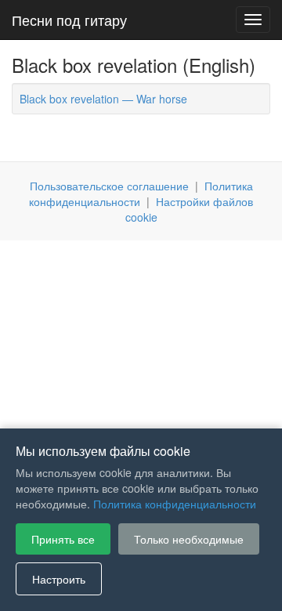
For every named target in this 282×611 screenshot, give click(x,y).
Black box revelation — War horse (103, 99)
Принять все (63, 539)
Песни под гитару (69, 19)
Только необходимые (189, 539)
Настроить (58, 579)
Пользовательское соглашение (109, 185)
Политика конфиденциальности (174, 504)
